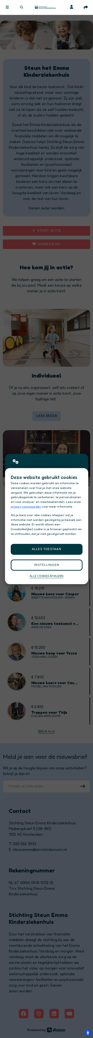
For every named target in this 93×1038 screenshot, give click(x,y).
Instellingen (46, 565)
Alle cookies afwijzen (46, 576)
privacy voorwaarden (26, 506)
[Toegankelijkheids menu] (88, 1033)
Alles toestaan (46, 549)
